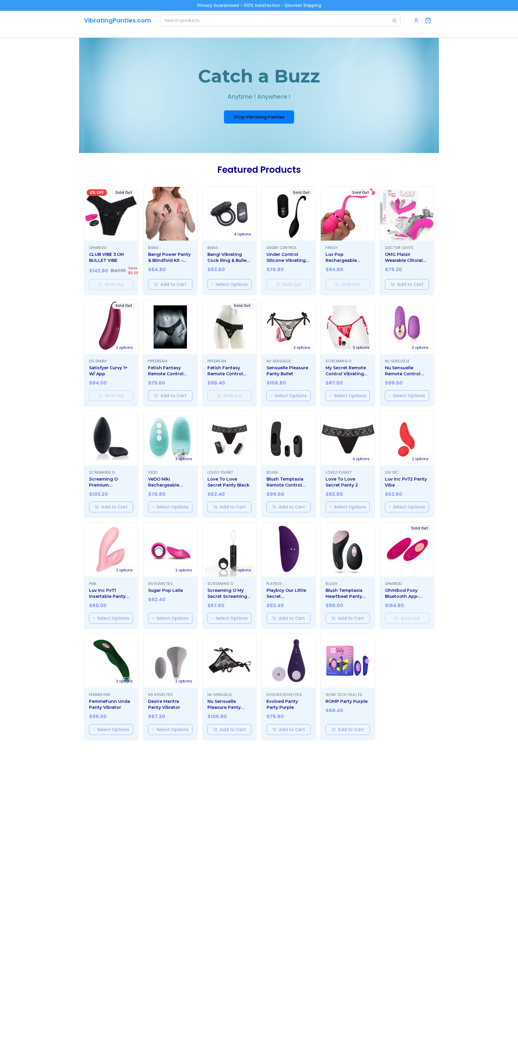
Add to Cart (173, 284)
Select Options (232, 284)
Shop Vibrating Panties (259, 117)
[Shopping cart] (428, 20)
